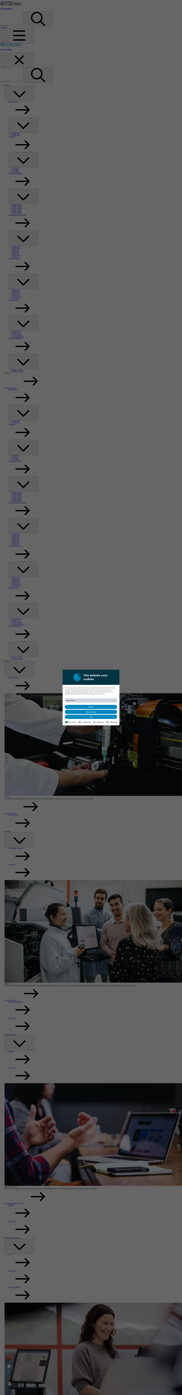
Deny (91, 717)
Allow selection (91, 712)
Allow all (91, 707)
